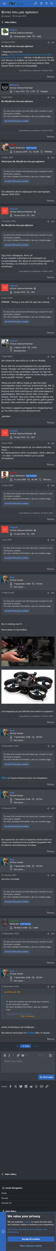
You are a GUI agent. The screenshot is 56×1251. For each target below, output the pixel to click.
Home (4, 1193)
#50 (53, 593)
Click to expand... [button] (28, 1016)
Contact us (6, 1203)
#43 (53, 157)
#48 (53, 485)
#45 (53, 298)
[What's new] (46, 4)
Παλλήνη (47, 479)
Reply (52, 77)
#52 (53, 808)
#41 (53, 42)
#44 (53, 221)
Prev (26, 1046)
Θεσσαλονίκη (20, 351)
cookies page (45, 116)
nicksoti (7, 16)
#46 (53, 357)
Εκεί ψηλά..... (20, 587)
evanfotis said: (10, 992)
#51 (53, 746)
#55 (53, 987)
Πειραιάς (44, 91)
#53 (53, 875)
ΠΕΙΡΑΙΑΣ (48, 152)
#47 (53, 443)
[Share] (48, 42)
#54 (53, 933)
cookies (27, 1222)
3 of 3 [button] (35, 1046)
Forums (4, 1198)
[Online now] (7, 150)
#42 (53, 97)
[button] (4, 3)
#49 (53, 540)
